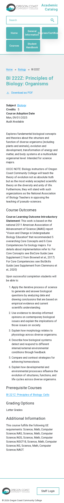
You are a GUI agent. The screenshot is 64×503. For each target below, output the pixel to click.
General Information (32, 33)
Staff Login (48, 491)
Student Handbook (32, 45)
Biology (22, 69)
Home (14, 33)
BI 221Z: (27, 394)
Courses (14, 45)
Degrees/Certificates (50, 33)
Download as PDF (22, 92)
